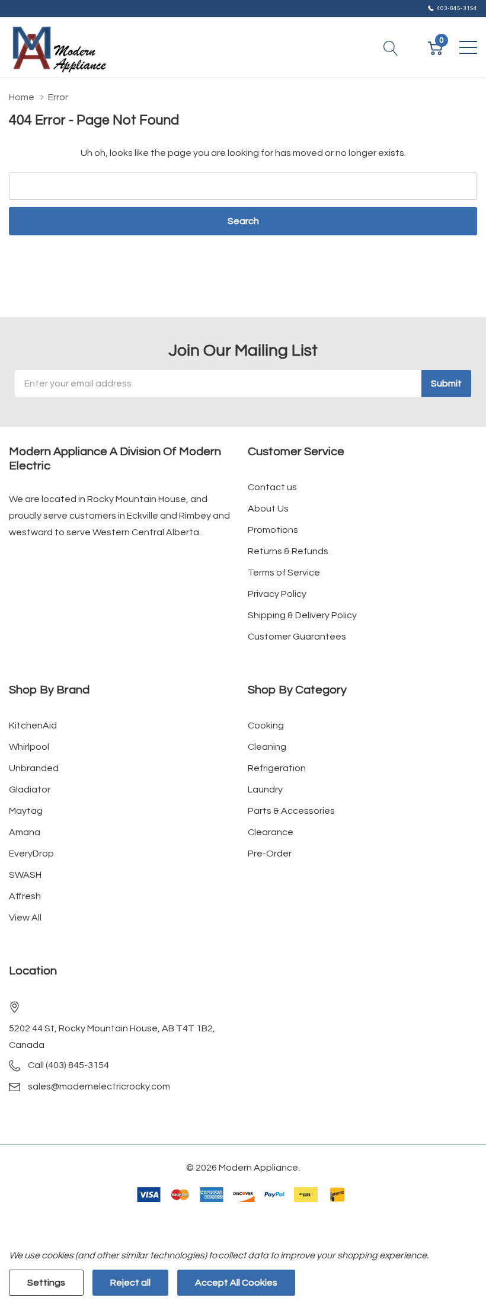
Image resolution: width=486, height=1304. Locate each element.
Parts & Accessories (291, 811)
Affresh (25, 896)
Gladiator (29, 789)
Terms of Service (284, 572)
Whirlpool (29, 747)
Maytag (26, 811)
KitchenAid (33, 725)
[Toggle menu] (468, 47)
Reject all (130, 1282)
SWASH (25, 875)
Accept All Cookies (236, 1282)
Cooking (266, 725)
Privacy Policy (277, 594)
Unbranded (34, 768)
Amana (24, 832)
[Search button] (390, 47)
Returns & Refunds (288, 551)
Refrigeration (277, 768)
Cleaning (267, 747)
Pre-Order (270, 853)
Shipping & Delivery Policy (302, 615)
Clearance (270, 832)
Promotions (273, 530)
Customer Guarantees (297, 636)
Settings (46, 1282)
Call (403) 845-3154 (68, 1065)
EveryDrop (31, 853)
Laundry (265, 789)
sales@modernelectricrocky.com (99, 1086)
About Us (268, 508)
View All (25, 917)
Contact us (272, 487)
